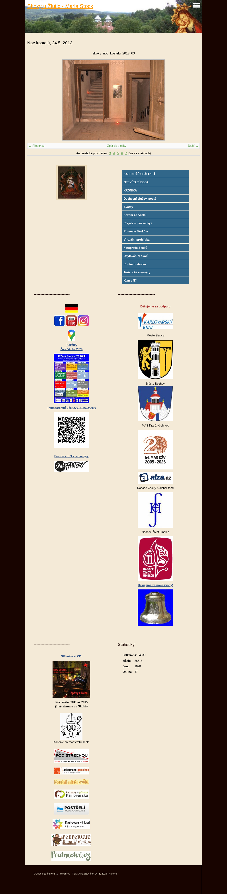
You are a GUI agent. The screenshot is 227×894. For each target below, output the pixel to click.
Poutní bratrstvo (135, 264)
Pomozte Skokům (136, 231)
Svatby (128, 207)
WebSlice (65, 873)
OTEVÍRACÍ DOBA (136, 182)
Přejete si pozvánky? (138, 223)
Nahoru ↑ (114, 873)
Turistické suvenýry (137, 272)
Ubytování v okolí (136, 256)
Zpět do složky (116, 145)
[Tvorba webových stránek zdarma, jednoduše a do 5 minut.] (57, 874)
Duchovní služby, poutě (140, 198)
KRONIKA (130, 190)
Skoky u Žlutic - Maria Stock (60, 6)
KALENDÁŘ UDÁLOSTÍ (139, 174)
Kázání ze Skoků (135, 215)
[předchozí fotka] (34, 100)
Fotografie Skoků (135, 247)
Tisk (74, 873)
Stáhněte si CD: (71, 656)
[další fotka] (193, 100)
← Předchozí (37, 145)
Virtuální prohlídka (136, 239)
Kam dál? (130, 280)
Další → (193, 145)
